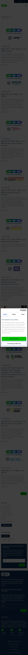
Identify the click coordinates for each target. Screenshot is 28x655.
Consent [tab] (5, 314)
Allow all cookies (14, 339)
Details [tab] (14, 314)
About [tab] (23, 314)
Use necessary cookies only (14, 343)
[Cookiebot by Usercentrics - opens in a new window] (20, 310)
